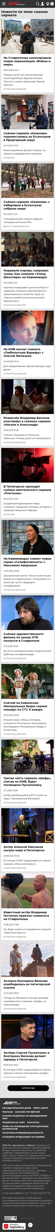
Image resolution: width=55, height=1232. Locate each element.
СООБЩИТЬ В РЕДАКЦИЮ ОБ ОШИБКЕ (23, 1137)
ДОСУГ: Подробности (16, 226)
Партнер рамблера (26, 1218)
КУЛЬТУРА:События (15, 89)
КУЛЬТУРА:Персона (15, 442)
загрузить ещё (28, 1088)
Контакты (33, 1122)
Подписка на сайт (13, 1122)
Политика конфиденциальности (22, 1133)
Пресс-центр (40, 1108)
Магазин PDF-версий (27, 1112)
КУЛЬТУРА (9, 158)
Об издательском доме (16, 1108)
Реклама (7, 1112)
